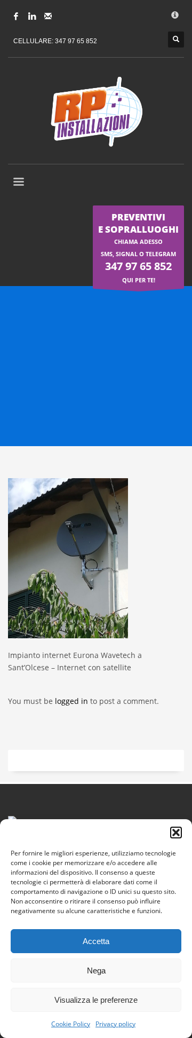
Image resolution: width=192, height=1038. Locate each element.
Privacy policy (115, 1023)
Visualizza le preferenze (96, 999)
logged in (72, 701)
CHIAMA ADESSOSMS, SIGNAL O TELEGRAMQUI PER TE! (138, 247)
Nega (96, 970)
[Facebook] (16, 16)
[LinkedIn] (32, 16)
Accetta (96, 941)
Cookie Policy (70, 1023)
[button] (176, 832)
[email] (48, 16)
